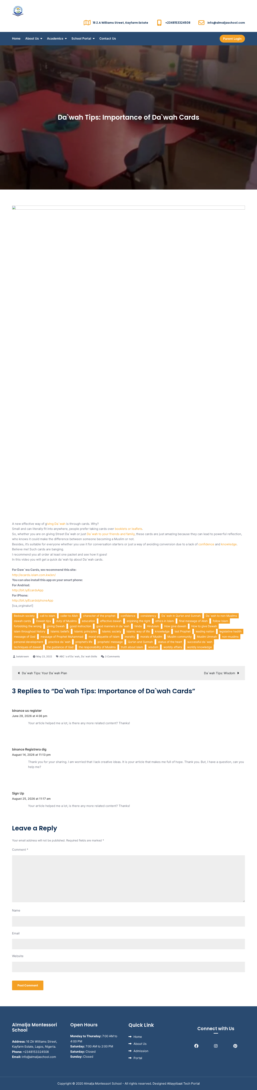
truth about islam (132, 647)
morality (130, 636)
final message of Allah (193, 621)
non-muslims (230, 636)
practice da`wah (59, 641)
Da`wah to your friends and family (111, 534)
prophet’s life (83, 641)
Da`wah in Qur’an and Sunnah (181, 615)
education (88, 621)
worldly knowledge (199, 647)
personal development (28, 641)
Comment (20, 849)
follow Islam (220, 621)
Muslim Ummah (207, 636)
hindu (138, 626)
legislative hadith (230, 631)
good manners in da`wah (112, 626)
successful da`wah (199, 641)
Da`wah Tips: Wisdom (219, 673)
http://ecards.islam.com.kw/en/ (34, 575)
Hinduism (153, 626)
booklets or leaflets (128, 529)
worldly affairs (172, 647)
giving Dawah (56, 626)
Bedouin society (24, 615)
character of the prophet (99, 615)
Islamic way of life (138, 631)
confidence (206, 544)
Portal (138, 1058)
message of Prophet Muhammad (62, 636)
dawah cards (22, 621)
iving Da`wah (56, 524)
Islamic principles (85, 631)
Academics (55, 38)
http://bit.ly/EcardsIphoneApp (32, 600)
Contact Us (107, 38)
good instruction (80, 626)
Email (16, 933)
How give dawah (175, 626)
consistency (148, 615)
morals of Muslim (151, 636)
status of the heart (170, 641)
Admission (141, 1051)
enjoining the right (138, 621)
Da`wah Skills (89, 656)
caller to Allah (69, 615)
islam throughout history (29, 631)
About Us (32, 38)
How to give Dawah (204, 626)
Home (16, 38)
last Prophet (183, 631)
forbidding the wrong (28, 626)
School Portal (81, 38)
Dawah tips (43, 621)
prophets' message (110, 641)
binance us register (27, 711)
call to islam (47, 615)
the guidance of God (60, 647)
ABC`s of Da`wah (69, 656)
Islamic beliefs (60, 631)
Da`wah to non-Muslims (221, 615)
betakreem (22, 656)
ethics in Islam (164, 621)
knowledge (229, 544)
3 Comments (112, 656)
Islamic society (111, 631)
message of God (24, 636)
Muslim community (179, 636)
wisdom (153, 647)
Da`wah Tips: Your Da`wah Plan (44, 673)
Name (16, 910)
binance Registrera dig (29, 749)
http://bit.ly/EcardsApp (27, 590)
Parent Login (232, 39)
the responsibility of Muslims (97, 647)
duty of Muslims (66, 621)
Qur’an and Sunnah (140, 641)
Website (17, 956)
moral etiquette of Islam (104, 636)
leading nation (205, 631)
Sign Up (18, 793)
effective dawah (110, 621)
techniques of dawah (27, 647)
